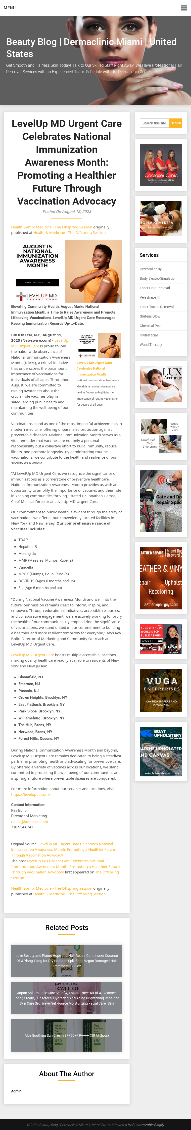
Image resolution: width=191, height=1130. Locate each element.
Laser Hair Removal (155, 288)
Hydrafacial (149, 335)
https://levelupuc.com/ (30, 794)
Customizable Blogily (148, 1125)
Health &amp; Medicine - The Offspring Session (51, 226)
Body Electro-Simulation (158, 278)
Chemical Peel (150, 326)
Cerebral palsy (151, 269)
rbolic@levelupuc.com (29, 821)
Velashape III (150, 297)
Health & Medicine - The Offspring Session (69, 232)
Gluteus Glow (150, 316)
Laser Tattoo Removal (157, 307)
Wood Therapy (151, 345)
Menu (10, 7)
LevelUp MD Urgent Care (32, 654)
